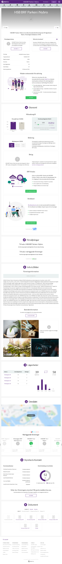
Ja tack (31, 293)
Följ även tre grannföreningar (22, 289)
